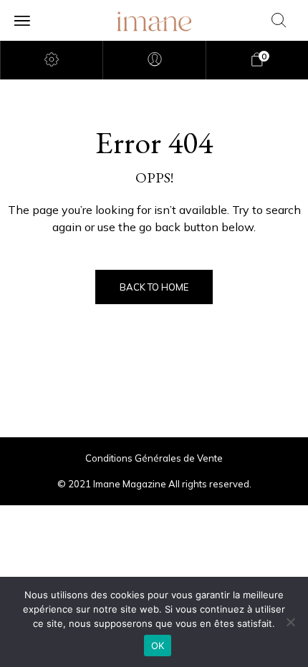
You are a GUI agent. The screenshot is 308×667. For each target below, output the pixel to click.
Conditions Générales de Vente (154, 458)
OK (158, 645)
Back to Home (154, 287)
